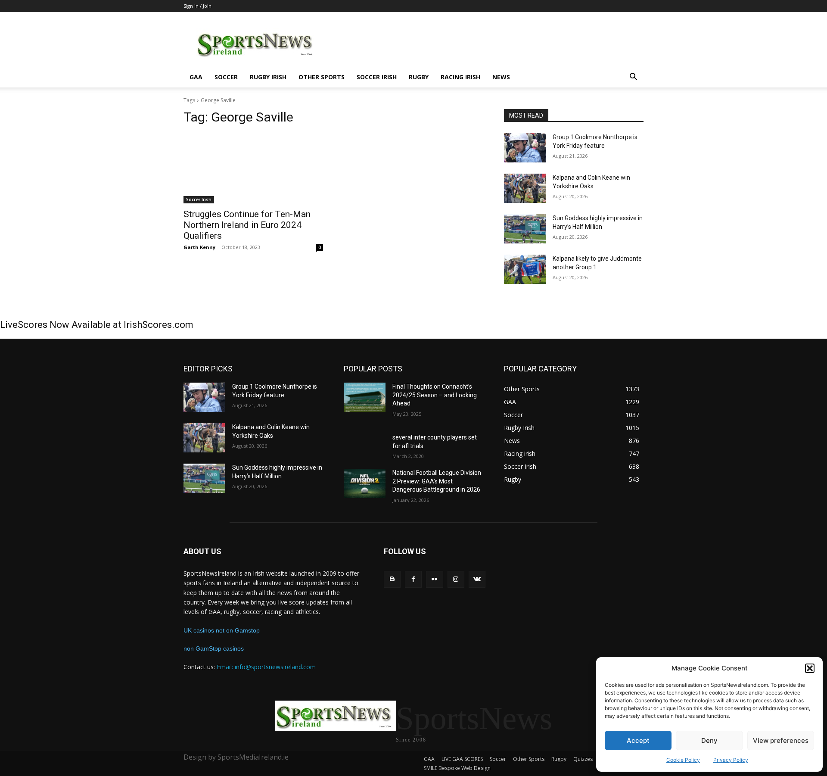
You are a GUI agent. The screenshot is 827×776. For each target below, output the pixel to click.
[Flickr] (434, 579)
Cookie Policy (683, 760)
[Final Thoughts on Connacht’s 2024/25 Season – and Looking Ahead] (365, 397)
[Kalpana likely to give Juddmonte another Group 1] (525, 269)
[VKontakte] (477, 579)
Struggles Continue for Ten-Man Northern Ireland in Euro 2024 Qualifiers (247, 225)
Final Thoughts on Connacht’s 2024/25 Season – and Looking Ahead (434, 395)
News (501, 77)
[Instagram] (456, 579)
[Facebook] (413, 579)
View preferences (780, 740)
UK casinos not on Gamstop (221, 630)
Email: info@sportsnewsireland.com (266, 667)
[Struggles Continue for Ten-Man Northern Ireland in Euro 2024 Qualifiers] (253, 168)
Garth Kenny (199, 247)
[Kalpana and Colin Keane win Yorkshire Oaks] (525, 188)
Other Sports (321, 77)
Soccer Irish (377, 77)
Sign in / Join (197, 6)
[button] (809, 668)
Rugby (419, 77)
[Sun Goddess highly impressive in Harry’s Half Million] (525, 228)
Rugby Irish (268, 77)
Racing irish (460, 77)
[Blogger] (392, 579)
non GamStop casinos (213, 648)
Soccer (226, 77)
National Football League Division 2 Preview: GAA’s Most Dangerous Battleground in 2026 (436, 481)
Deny (709, 740)
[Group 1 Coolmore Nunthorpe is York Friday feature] (525, 147)
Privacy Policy (730, 760)
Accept (638, 740)
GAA (196, 77)
